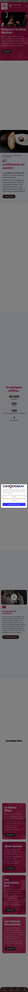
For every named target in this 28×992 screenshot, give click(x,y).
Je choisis (14, 496)
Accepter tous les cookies (14, 504)
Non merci (14, 500)
